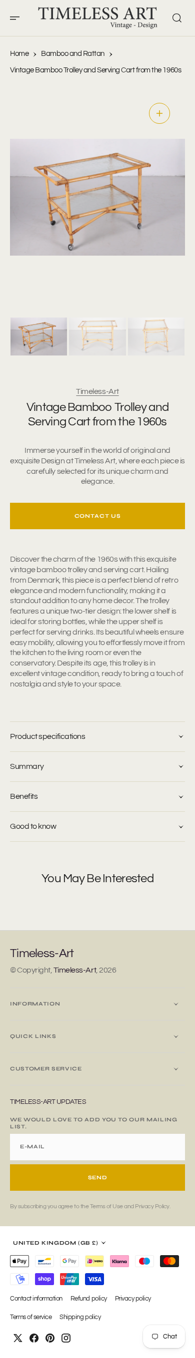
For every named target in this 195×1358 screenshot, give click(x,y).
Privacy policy (133, 1299)
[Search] (177, 18)
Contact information (36, 1299)
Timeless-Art (97, 391)
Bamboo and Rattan (72, 53)
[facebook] (34, 1338)
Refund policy (88, 1299)
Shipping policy (80, 1317)
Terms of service (31, 1317)
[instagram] (66, 1338)
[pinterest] (50, 1338)
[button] (18, 18)
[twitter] (18, 1338)
